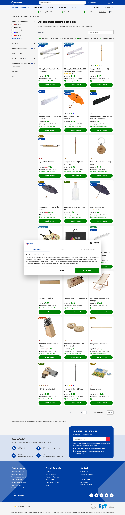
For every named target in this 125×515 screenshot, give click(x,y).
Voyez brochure (16, 485)
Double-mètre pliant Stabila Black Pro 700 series (101, 117)
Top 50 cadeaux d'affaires (19, 488)
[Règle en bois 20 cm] (50, 282)
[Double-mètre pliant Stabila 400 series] (50, 100)
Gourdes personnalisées (18, 482)
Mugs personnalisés (17, 471)
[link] (64, 412)
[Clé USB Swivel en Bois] (50, 373)
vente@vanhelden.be (86, 474)
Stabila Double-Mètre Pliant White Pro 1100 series (101, 254)
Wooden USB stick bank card (75, 298)
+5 (101, 65)
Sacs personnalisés (17, 480)
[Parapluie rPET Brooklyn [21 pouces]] (50, 191)
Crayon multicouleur (98, 343)
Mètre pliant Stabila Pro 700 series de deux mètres (75, 70)
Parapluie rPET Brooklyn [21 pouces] (49, 208)
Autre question (50, 480)
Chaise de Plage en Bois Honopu (99, 299)
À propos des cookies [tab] (88, 249)
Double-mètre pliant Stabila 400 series (50, 117)
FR (111, 12)
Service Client (102, 12)
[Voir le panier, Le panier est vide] (113, 2)
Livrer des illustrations (52, 482)
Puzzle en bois (95, 389)
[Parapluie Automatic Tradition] (75, 100)
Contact (48, 471)
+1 (75, 385)
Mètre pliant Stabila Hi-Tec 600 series (49, 70)
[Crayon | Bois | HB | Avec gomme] (75, 146)
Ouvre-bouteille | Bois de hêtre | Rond (74, 344)
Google (91, 445)
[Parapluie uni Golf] (101, 191)
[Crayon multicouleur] (101, 327)
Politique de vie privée (73, 512)
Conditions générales (59, 512)
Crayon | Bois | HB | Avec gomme (73, 163)
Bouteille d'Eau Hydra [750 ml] (74, 208)
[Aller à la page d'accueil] (16, 3)
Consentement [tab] (37, 249)
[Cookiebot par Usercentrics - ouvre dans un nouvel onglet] (91, 243)
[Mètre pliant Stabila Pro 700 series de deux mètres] (75, 53)
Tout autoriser (87, 270)
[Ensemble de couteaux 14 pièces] (50, 327)
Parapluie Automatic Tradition (72, 117)
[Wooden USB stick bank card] (75, 282)
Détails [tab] (62, 249)
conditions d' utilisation (82, 445)
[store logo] (36, 495)
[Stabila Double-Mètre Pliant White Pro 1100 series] (101, 236)
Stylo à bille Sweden (46, 162)
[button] (34, 21)
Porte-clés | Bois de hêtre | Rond (100, 163)
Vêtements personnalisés (19, 477)
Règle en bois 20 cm (46, 298)
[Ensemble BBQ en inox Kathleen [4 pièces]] (75, 236)
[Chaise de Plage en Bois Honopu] (101, 282)
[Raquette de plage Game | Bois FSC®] (50, 236)
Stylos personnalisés (17, 474)
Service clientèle (51, 474)
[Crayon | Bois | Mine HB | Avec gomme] (101, 53)
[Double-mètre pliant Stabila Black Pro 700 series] (101, 100)
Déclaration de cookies (88, 512)
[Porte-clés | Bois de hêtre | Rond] (101, 146)
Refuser (62, 270)
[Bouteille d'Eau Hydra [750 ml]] (75, 191)
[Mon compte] (109, 2)
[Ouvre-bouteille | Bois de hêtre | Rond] (75, 327)
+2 (49, 204)
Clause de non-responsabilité (105, 512)
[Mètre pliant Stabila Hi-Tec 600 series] (50, 53)
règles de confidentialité (103, 443)
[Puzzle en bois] (101, 373)
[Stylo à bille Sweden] (50, 146)
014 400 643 (93, 2)
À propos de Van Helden (53, 477)
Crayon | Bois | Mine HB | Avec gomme (99, 70)
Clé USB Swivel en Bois (47, 389)
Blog (47, 485)
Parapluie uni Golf (97, 207)
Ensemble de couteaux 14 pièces (48, 344)
